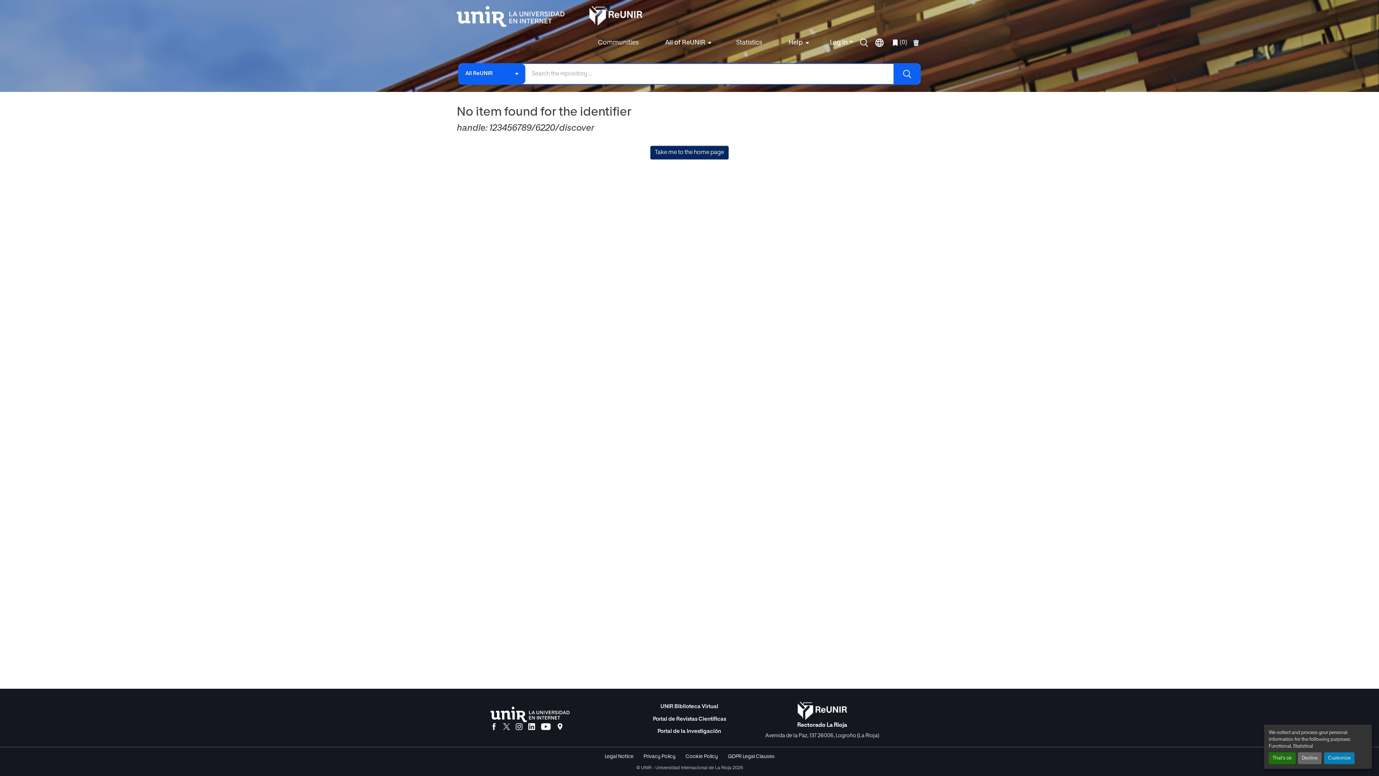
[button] (864, 42)
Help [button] (796, 43)
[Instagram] (519, 727)
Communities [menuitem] (618, 43)
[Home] (514, 16)
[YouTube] (546, 727)
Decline (1310, 758)
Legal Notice (619, 756)
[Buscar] (906, 74)
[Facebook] (494, 727)
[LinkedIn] (531, 727)
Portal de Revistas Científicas (689, 719)
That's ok (1282, 758)
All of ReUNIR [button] (685, 43)
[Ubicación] (560, 727)
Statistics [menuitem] (749, 43)
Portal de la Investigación (689, 731)
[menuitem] (687, 43)
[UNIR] (530, 714)
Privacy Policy (659, 756)
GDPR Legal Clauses (751, 756)
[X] (506, 727)
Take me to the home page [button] (689, 152)
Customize (1339, 758)
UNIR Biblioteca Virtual (689, 706)
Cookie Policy (702, 756)
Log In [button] (839, 43)
